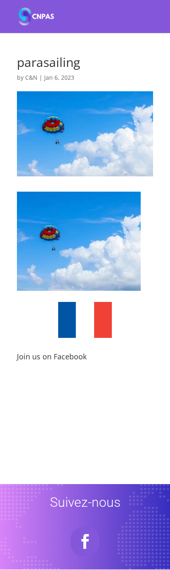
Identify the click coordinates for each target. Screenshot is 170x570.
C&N (31, 77)
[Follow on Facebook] (85, 541)
